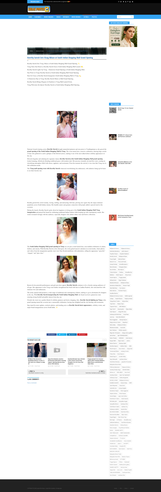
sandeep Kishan (123, 359)
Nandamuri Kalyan (114, 391)
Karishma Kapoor (114, 346)
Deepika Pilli (122, 446)
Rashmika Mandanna (115, 251)
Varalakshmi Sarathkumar (116, 441)
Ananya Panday (113, 264)
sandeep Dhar (121, 475)
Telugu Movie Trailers (115, 301)
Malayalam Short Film (115, 456)
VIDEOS (58, 17)
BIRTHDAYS (66, 17)
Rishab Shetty (124, 383)
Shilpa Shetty (129, 309)
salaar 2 (119, 443)
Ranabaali (127, 462)
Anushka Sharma (114, 293)
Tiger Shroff (112, 309)
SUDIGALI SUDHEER (123, 435)
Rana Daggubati (113, 319)
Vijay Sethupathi (113, 359)
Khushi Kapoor (113, 348)
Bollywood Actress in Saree (116, 296)
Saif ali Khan (112, 335)
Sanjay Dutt (129, 348)
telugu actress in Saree (115, 322)
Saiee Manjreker (113, 385)
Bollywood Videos (122, 325)
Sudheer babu (123, 346)
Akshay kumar (113, 280)
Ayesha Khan (124, 409)
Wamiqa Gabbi (122, 343)
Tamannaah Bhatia (114, 351)
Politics (94, 17)
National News (121, 259)
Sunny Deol (122, 385)
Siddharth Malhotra (114, 422)
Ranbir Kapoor (119, 275)
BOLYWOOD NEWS (114, 412)
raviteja (111, 298)
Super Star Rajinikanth (124, 375)
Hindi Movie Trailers (114, 398)
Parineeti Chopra (122, 290)
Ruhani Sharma (113, 343)
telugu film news (122, 311)
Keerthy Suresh (113, 256)
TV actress (122, 438)
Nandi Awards (124, 398)
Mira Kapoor (121, 269)
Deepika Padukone (124, 254)
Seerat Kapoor (120, 354)
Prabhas (121, 272)
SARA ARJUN (120, 372)
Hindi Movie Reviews (114, 362)
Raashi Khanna (118, 298)
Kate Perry (129, 449)
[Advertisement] (103, 9)
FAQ (121, 488)
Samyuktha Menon (114, 404)
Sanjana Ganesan (114, 438)
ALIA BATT (126, 443)
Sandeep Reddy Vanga (115, 369)
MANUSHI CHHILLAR (114, 451)
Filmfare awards (122, 330)
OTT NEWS (122, 459)
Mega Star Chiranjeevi (115, 333)
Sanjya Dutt (112, 470)
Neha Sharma (113, 290)
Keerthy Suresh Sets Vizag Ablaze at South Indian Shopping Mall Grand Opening (67, 51)
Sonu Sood (127, 372)
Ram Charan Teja (122, 417)
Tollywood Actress (125, 248)
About (125, 488)
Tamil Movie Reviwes (126, 422)
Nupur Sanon (121, 340)
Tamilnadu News (126, 472)
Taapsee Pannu (113, 306)
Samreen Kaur (124, 467)
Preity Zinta (112, 354)
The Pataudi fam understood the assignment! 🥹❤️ (57, 1)
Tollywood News (128, 298)
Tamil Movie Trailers (114, 406)
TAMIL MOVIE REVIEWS (115, 472)
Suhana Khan (125, 301)
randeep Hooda (125, 351)
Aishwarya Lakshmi (114, 409)
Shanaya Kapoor (123, 319)
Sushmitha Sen (113, 388)
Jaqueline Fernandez (126, 362)
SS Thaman (119, 420)
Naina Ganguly (113, 427)
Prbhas (120, 462)
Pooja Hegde (113, 259)
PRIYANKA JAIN (113, 401)
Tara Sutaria (122, 288)
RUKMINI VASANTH (114, 383)
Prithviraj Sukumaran (115, 367)
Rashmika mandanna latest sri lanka (95, 373)
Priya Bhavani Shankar (124, 427)
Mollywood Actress (124, 380)
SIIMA (130, 346)
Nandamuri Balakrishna (115, 285)
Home (30, 17)
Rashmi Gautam (113, 464)
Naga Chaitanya (122, 280)
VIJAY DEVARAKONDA (123, 335)
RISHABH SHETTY (119, 430)
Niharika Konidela (114, 327)
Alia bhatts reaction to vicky (36, 373)
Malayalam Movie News (115, 364)
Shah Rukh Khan (113, 288)
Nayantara (125, 322)
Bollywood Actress (114, 248)
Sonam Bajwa (113, 396)
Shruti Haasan (122, 393)
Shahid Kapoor (113, 356)
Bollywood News (123, 256)
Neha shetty (112, 325)
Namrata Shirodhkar (114, 414)
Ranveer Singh (126, 285)
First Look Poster (122, 261)
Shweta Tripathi (128, 470)
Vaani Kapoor (113, 311)
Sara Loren (119, 470)
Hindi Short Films (125, 412)
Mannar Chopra (125, 456)
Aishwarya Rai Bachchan (115, 314)
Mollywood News (125, 282)
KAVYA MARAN (113, 449)
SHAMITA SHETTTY (114, 467)
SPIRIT (130, 383)
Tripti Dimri (112, 304)
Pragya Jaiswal (122, 277)
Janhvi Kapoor (125, 251)
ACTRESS (86, 17)
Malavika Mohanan (114, 282)
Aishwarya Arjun (113, 377)
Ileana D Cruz (113, 261)
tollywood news (40, 51)
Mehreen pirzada (114, 459)
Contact (132, 488)
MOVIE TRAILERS (48, 17)
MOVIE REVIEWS (76, 17)
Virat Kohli (122, 327)
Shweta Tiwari (120, 304)
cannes (128, 340)
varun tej (112, 317)
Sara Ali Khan (113, 269)
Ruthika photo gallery (124, 464)
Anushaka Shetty (114, 446)
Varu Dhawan (113, 475)
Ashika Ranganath (124, 377)
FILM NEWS (37, 17)
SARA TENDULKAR (114, 433)
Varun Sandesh (127, 441)
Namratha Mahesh (120, 317)
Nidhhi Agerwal (128, 296)
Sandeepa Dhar (124, 404)
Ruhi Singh (112, 420)
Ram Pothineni (113, 330)
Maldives (112, 275)
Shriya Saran (128, 275)
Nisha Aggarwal (124, 391)
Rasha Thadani (113, 338)
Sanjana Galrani (113, 393)
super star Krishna (122, 396)
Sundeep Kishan (113, 375)
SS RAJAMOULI (113, 435)
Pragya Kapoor (113, 462)
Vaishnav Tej (124, 406)
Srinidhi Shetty (122, 356)
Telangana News (123, 267)
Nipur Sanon (124, 414)
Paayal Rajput (113, 417)
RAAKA (111, 430)
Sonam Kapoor (113, 277)
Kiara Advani (122, 348)
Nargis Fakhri (113, 340)
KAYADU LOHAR (113, 380)
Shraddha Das (128, 272)
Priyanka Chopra (114, 254)
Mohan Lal (112, 372)
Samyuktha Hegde (123, 401)
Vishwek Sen (113, 443)
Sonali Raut (126, 314)
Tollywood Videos (126, 367)
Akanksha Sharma (114, 425)
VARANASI (121, 338)
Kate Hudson (122, 449)
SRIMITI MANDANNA (125, 433)
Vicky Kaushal (120, 309)
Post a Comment (32, 383)
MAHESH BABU (126, 369)
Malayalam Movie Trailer (115, 454)
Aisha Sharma (129, 338)
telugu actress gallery (127, 333)
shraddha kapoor (123, 264)
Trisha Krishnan (113, 272)
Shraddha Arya (127, 420)
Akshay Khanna (123, 425)
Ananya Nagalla (122, 388)
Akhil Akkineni (122, 306)
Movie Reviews (113, 267)
